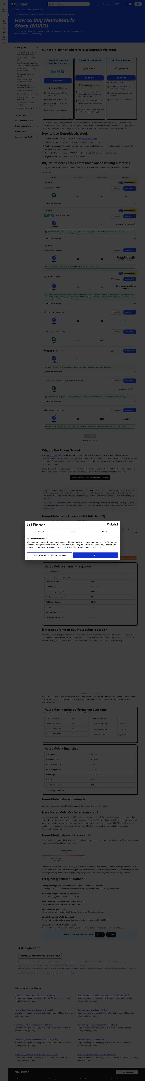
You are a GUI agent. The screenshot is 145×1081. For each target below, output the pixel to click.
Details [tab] (72, 532)
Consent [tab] (40, 532)
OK (95, 555)
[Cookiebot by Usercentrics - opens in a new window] (108, 524)
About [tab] (104, 532)
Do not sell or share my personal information (49, 555)
